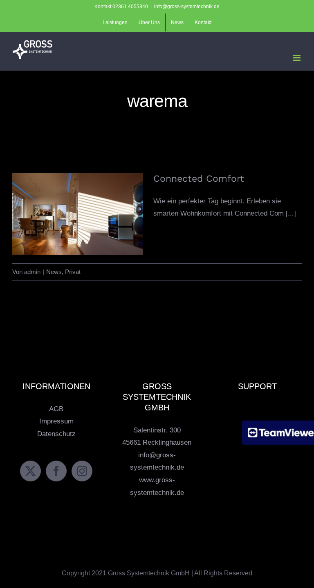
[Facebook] (56, 471)
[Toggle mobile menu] (297, 57)
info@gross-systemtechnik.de (187, 6)
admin (32, 271)
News (54, 271)
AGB (56, 409)
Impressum (56, 421)
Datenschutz (56, 434)
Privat (73, 271)
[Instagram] (82, 471)
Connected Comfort (78, 207)
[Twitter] (30, 471)
